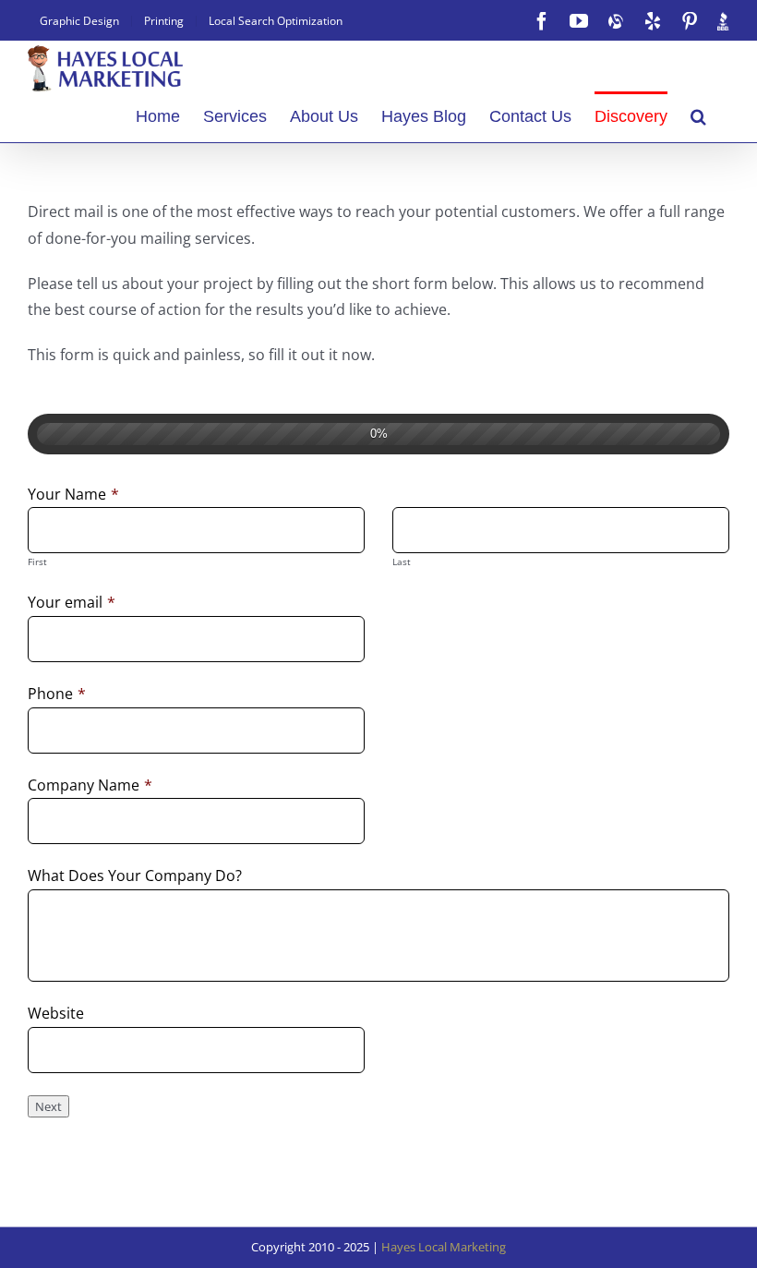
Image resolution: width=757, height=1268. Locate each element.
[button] (698, 114)
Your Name (73, 494)
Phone (57, 693)
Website (56, 1013)
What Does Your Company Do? (135, 875)
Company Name (90, 785)
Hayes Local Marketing (443, 1246)
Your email (71, 602)
